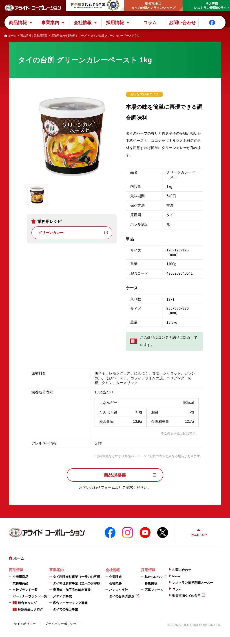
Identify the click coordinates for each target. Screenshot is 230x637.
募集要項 (151, 583)
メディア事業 (62, 596)
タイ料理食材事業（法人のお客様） (78, 583)
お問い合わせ (182, 22)
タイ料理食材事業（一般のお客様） (78, 576)
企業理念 (115, 576)
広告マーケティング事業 (70, 603)
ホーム (12, 35)
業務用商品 (20, 583)
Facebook (212, 22)
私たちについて (156, 576)
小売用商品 (20, 576)
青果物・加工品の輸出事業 (72, 590)
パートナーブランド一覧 (30, 596)
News (176, 576)
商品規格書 (115, 474)
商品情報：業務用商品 (33, 35)
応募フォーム (154, 590)
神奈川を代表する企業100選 (95, 5)
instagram (127, 532)
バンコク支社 (118, 590)
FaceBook (110, 532)
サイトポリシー (25, 624)
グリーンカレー (51, 233)
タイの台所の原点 (121, 596)
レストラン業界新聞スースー (192, 582)
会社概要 (115, 583)
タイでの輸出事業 (65, 609)
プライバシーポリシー (60, 624)
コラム (150, 22)
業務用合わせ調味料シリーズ (68, 35)
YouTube (145, 532)
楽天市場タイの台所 (186, 595)
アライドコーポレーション (32, 8)
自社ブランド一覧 (25, 590)
